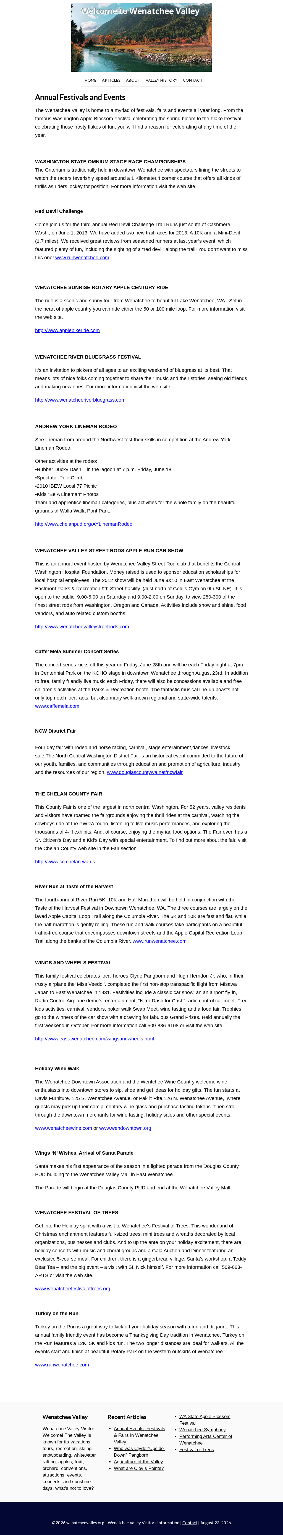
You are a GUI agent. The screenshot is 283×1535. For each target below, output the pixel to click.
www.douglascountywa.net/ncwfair (145, 772)
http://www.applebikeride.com (67, 330)
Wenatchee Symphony (202, 1429)
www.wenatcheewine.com (64, 1128)
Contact (193, 80)
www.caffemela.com (57, 706)
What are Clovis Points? (139, 1468)
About (133, 80)
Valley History (161, 80)
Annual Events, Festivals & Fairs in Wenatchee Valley (139, 1435)
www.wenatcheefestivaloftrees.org (72, 1288)
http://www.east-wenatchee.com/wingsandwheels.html (94, 1039)
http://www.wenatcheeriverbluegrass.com (80, 400)
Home (90, 80)
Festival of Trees (196, 1449)
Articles (111, 80)
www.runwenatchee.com (82, 257)
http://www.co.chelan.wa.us (65, 861)
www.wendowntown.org (125, 1128)
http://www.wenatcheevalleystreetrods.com (82, 626)
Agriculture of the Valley (138, 1461)
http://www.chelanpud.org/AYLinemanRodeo (83, 524)
